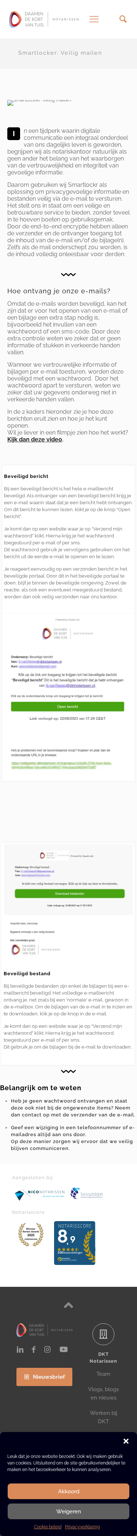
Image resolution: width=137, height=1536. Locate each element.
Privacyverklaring (82, 1526)
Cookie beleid (47, 1526)
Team (103, 1374)
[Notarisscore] (30, 1234)
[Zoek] (123, 19)
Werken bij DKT (103, 1417)
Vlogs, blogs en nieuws (103, 1393)
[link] (40, 1194)
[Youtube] (64, 1349)
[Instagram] (47, 1349)
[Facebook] (33, 1349)
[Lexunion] (97, 1193)
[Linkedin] (20, 1349)
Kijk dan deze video (34, 439)
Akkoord (68, 1491)
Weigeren (68, 1511)
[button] (126, 1441)
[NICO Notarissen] (40, 1194)
